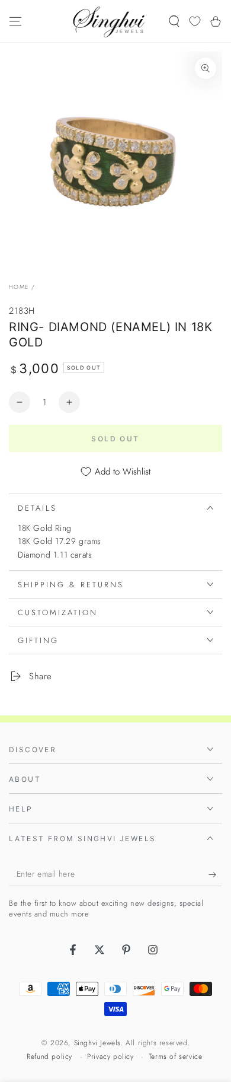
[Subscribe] (215, 874)
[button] (174, 21)
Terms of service (176, 1057)
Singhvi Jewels (97, 1043)
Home (18, 286)
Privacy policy (110, 1057)
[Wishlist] (195, 21)
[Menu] (15, 21)
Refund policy (49, 1057)
